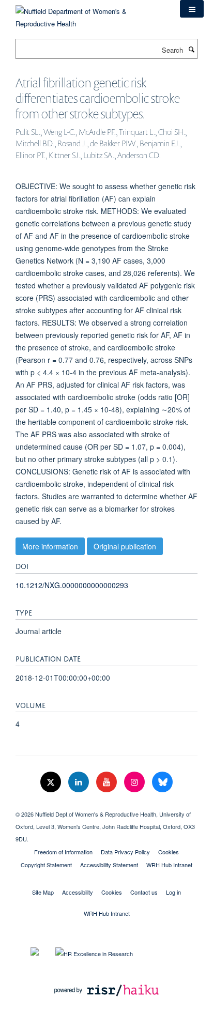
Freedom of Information (63, 852)
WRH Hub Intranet (169, 865)
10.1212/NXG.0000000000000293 (72, 585)
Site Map (43, 892)
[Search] (191, 49)
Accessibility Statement (109, 865)
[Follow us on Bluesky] (162, 782)
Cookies (168, 852)
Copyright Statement (46, 865)
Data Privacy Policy (125, 852)
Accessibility (77, 892)
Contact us (144, 892)
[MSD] (106, 805)
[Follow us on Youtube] (107, 782)
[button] (192, 9)
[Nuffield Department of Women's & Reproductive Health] (90, 14)
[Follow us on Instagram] (135, 782)
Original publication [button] (125, 546)
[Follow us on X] (51, 782)
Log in (173, 892)
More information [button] (50, 546)
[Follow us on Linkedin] (79, 782)
